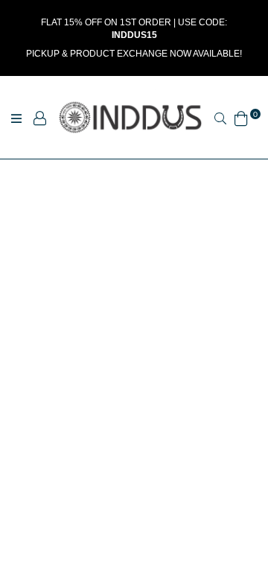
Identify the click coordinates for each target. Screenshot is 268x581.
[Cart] (241, 116)
